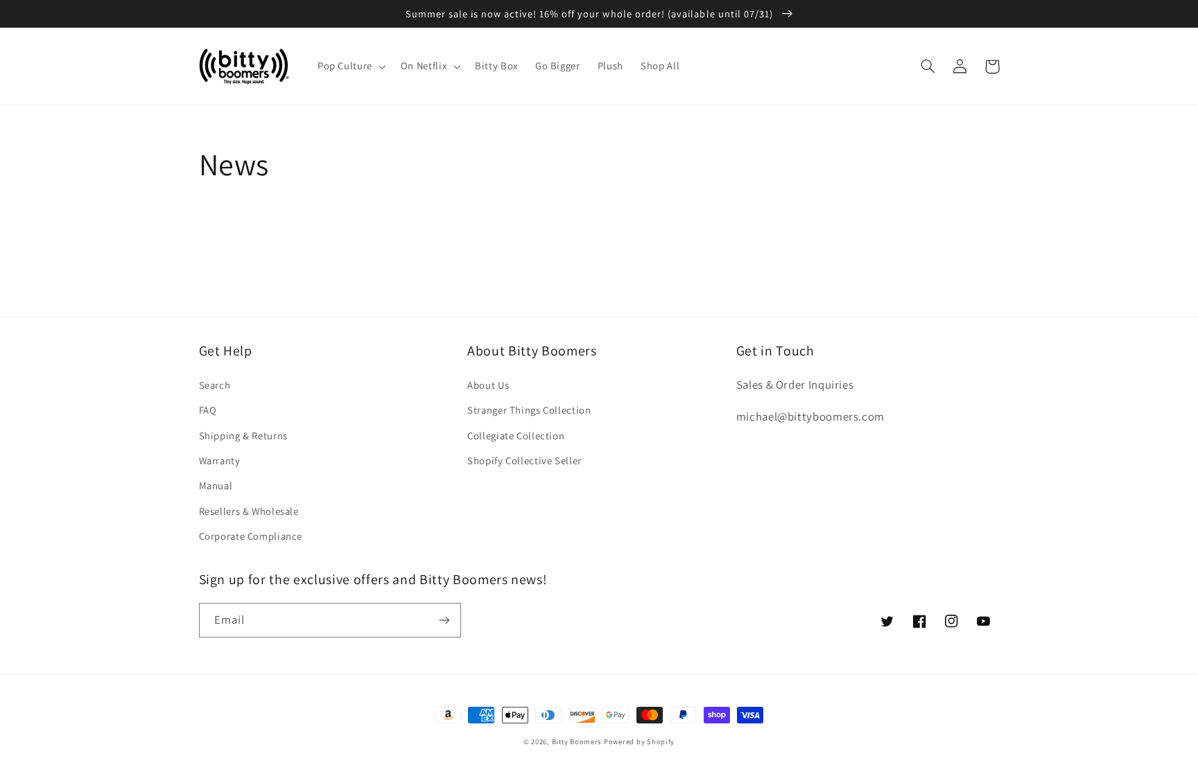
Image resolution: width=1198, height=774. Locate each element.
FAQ (208, 409)
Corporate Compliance (251, 536)
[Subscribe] (444, 620)
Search (215, 385)
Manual (216, 485)
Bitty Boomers (577, 741)
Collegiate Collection (515, 435)
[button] (350, 66)
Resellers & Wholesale (249, 511)
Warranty (220, 460)
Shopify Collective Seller (524, 460)
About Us (488, 385)
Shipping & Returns (243, 435)
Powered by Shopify (639, 741)
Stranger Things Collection (529, 409)
